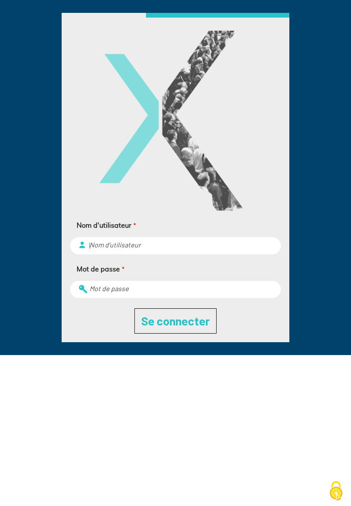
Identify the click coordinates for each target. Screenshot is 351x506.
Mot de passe (100, 269)
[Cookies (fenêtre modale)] (336, 491)
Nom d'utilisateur (106, 225)
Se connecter (175, 321)
